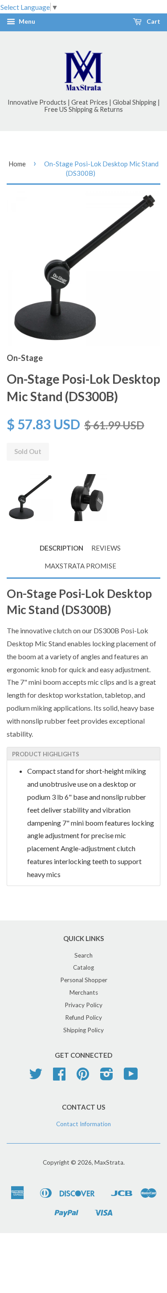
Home (17, 164)
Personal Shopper (83, 980)
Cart (152, 21)
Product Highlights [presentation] (45, 754)
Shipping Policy (83, 1030)
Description (61, 548)
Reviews (106, 548)
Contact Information (83, 1124)
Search (83, 955)
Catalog (83, 967)
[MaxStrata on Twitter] (35, 1077)
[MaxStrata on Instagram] (107, 1077)
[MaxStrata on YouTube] (131, 1077)
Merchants (83, 992)
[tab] (83, 753)
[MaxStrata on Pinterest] (83, 1077)
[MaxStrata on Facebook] (59, 1077)
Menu (26, 21)
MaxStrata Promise (80, 566)
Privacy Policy (83, 1005)
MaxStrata (108, 1162)
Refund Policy (83, 1017)
